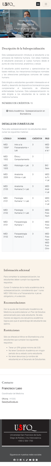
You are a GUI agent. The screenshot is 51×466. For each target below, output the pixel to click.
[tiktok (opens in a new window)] (27, 460)
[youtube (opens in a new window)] (30, 460)
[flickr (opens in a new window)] (37, 460)
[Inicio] (9, 4)
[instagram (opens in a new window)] (17, 460)
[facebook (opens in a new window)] (14, 460)
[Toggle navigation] (46, 4)
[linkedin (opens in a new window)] (20, 460)
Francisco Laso (12, 388)
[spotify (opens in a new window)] (34, 460)
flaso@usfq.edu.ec (10, 402)
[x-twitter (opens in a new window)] (24, 460)
